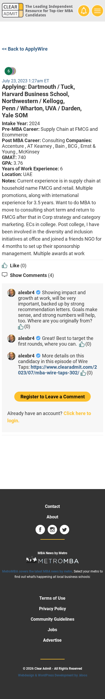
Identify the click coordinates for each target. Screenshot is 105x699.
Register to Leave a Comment (52, 396)
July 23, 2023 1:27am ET (25, 80)
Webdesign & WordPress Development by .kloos (52, 675)
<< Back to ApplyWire (25, 49)
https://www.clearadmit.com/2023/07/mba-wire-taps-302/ (57, 369)
